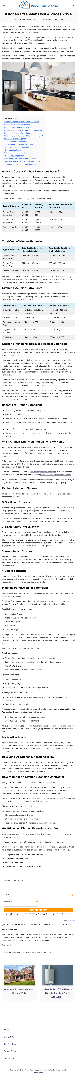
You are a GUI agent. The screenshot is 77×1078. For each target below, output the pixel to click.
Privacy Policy (9, 914)
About (6, 1030)
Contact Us (9, 1037)
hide (15, 118)
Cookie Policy (10, 1058)
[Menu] (4, 5)
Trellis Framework (57, 1070)
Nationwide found (37, 464)
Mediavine (38, 1072)
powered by (69, 920)
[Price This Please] (38, 4)
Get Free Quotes (11, 1044)
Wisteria (44, 1070)
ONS (19, 464)
